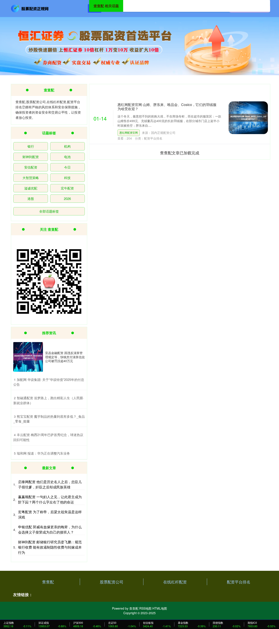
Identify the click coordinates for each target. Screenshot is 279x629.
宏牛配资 (67, 188)
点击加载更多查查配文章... (180, 152)
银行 (30, 146)
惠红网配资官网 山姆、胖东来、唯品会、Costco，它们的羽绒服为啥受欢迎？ (166, 106)
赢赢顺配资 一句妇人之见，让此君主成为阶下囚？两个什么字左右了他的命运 (50, 499)
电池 (67, 156)
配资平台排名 (238, 582)
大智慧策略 (30, 177)
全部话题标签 (49, 211)
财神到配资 (30, 156)
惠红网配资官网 (128, 132)
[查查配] (30, 8)
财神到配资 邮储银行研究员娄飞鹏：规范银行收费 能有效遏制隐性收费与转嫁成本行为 (50, 547)
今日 (67, 167)
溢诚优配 (30, 188)
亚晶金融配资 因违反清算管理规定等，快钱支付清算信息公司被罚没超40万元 (65, 357)
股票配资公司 (111, 582)
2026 (67, 198)
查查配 (48, 582)
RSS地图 (145, 608)
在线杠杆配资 (175, 582)
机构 (67, 146)
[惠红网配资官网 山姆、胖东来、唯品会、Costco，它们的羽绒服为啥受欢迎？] (248, 117)
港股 (30, 198)
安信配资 (30, 167)
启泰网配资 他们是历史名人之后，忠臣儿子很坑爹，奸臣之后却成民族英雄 (50, 484)
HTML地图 (159, 608)
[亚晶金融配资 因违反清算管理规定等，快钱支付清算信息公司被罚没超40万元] (28, 357)
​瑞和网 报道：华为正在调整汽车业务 (43, 453)
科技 (67, 177)
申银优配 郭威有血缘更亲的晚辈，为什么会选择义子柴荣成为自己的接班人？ (50, 529)
